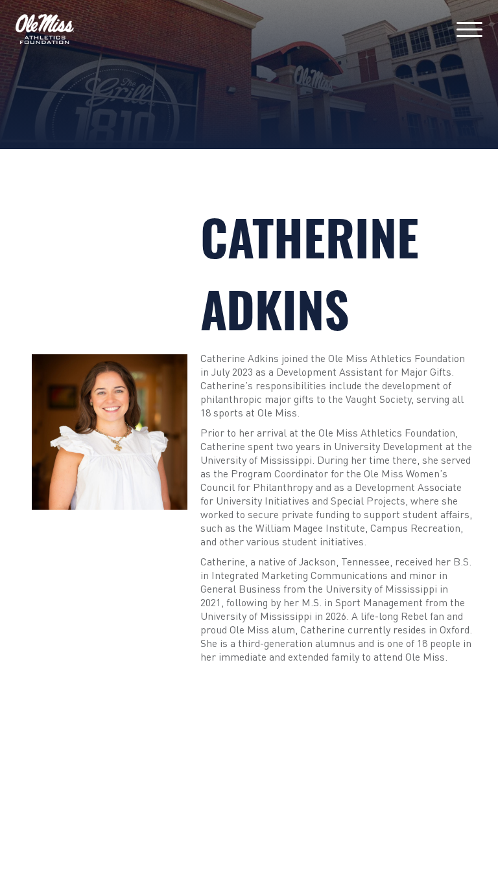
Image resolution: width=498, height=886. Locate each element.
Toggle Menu (469, 29)
